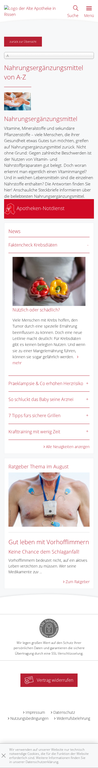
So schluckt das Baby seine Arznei (41, 399)
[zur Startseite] (33, 10)
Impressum (35, 712)
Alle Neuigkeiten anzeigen (68, 446)
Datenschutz (64, 712)
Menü (89, 15)
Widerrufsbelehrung (73, 718)
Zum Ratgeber (78, 581)
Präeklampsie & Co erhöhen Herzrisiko (45, 383)
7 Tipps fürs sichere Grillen (34, 415)
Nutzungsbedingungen (29, 718)
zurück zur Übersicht (23, 41)
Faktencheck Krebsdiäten (32, 245)
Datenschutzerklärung (42, 762)
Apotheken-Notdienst (40, 208)
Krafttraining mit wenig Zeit (34, 432)
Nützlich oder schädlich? (36, 310)
